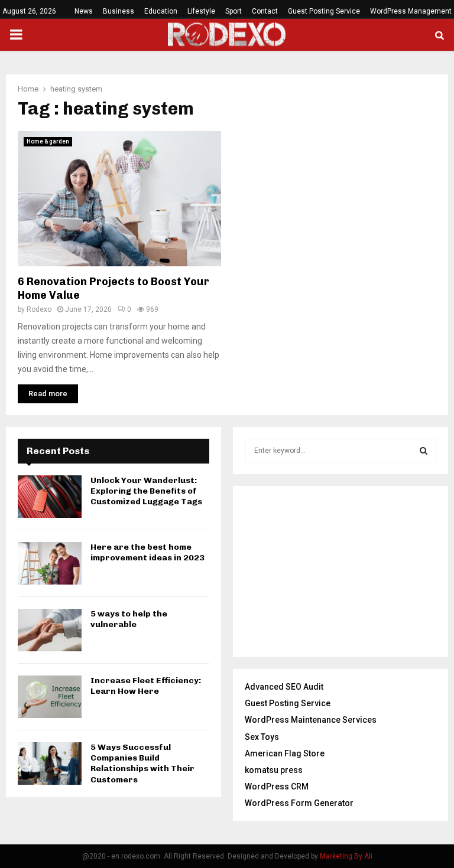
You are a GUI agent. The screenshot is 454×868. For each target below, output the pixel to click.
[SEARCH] (423, 450)
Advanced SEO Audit (284, 686)
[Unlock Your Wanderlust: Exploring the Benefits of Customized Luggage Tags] (50, 496)
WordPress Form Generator (299, 803)
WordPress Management (411, 11)
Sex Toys (262, 737)
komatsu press (274, 770)
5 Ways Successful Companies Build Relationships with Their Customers (142, 763)
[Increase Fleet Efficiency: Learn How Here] (50, 697)
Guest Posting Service (324, 11)
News (83, 11)
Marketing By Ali (346, 856)
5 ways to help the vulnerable (128, 619)
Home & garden (48, 141)
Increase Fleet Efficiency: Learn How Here (145, 686)
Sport (233, 11)
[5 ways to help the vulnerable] (50, 630)
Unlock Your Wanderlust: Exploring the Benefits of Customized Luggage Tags (146, 491)
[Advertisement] (340, 571)
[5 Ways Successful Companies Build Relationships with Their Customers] (50, 763)
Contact (265, 11)
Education (160, 11)
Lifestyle (201, 11)
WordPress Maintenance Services (311, 720)
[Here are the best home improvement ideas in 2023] (50, 563)
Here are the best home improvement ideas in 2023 (147, 552)
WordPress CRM (277, 786)
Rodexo (39, 309)
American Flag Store (285, 753)
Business (118, 11)
